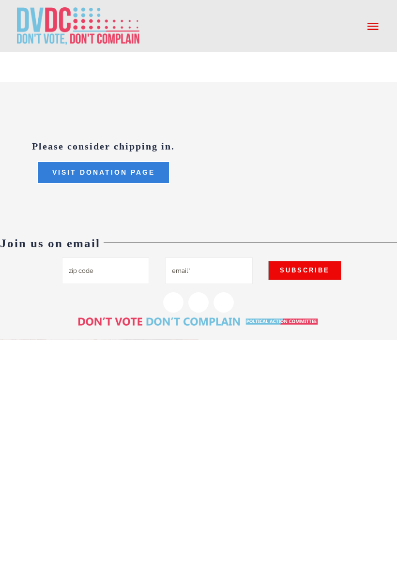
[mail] (224, 302)
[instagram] (173, 302)
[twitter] (198, 302)
